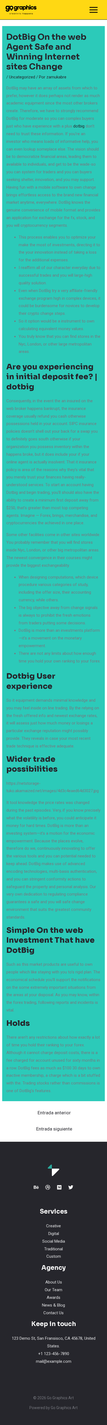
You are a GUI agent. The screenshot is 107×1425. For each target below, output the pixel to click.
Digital (53, 1233)
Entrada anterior (54, 1112)
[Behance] (36, 1187)
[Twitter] (70, 1187)
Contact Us (53, 1312)
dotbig (79, 126)
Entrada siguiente (54, 1129)
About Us (53, 1282)
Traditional (53, 1248)
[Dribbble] (47, 1187)
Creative (53, 1225)
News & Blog (53, 1305)
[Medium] (59, 1187)
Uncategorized (22, 77)
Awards (53, 1297)
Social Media (53, 1241)
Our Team (53, 1289)
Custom (53, 1256)
